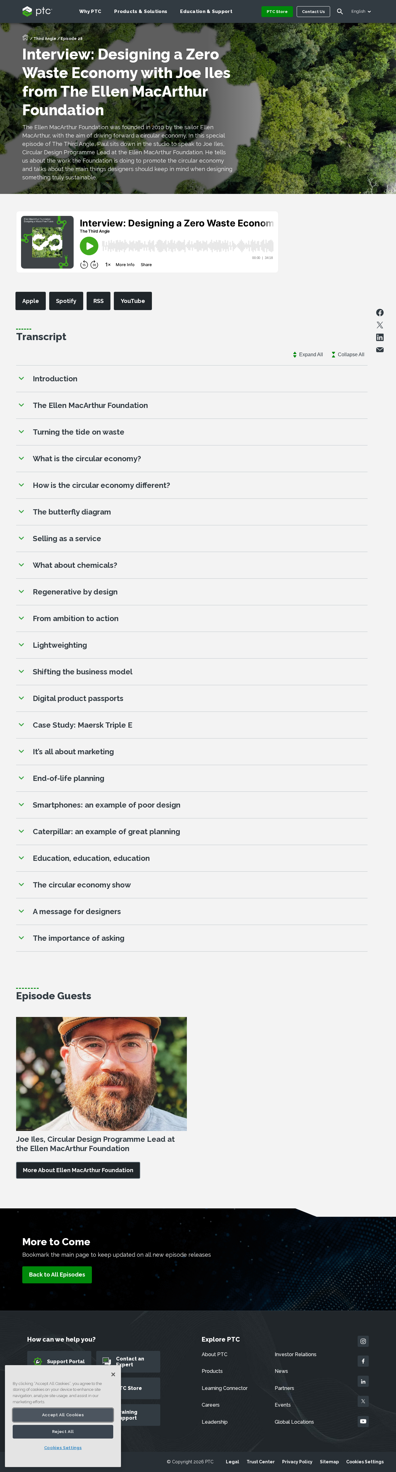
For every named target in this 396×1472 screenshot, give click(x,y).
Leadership (215, 1422)
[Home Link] (25, 39)
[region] (63, 1416)
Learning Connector (225, 1388)
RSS (98, 301)
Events (283, 1405)
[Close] (113, 1374)
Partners (284, 1388)
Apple (30, 301)
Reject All (63, 1431)
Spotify (66, 301)
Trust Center (261, 1461)
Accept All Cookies (63, 1415)
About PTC (214, 1354)
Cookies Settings (365, 1461)
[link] (78, 1170)
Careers (211, 1405)
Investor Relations (295, 1354)
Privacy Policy (297, 1461)
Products (212, 1371)
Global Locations (294, 1422)
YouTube (133, 301)
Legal (232, 1461)
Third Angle (44, 39)
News (281, 1371)
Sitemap (329, 1461)
